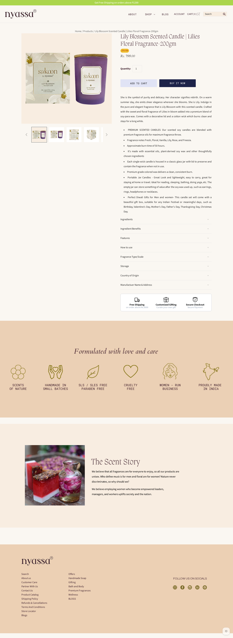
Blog (165, 14)
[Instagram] (190, 587)
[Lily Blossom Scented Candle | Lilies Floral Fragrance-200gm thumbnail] (56, 134)
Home (78, 31)
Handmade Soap (77, 578)
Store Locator (28, 611)
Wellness (73, 594)
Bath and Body (76, 586)
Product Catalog (30, 594)
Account (179, 14)
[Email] (175, 587)
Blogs (24, 615)
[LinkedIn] (197, 587)
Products (88, 31)
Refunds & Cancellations (34, 603)
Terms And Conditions (33, 607)
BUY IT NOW (177, 83)
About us (26, 578)
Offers (71, 574)
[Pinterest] (205, 587)
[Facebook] (182, 587)
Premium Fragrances (79, 590)
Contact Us (27, 590)
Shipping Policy (29, 599)
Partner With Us (29, 586)
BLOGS (72, 599)
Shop (148, 14)
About (132, 14)
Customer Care (29, 582)
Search (25, 574)
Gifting (72, 582)
